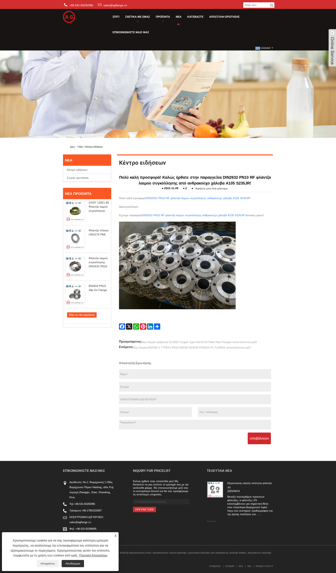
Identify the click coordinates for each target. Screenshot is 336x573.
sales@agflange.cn (115, 5)
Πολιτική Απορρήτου (93, 555)
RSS (241, 566)
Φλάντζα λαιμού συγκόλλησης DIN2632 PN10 (98, 262)
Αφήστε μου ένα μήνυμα (211, 188)
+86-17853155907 (92, 510)
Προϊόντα (163, 16)
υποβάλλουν (259, 438)
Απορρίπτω (48, 563)
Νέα (178, 16)
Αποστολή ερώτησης (224, 16)
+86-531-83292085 (84, 503)
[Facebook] (122, 326)
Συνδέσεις (215, 566)
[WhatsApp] (136, 326)
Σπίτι (116, 16)
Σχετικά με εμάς (137, 16)
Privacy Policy (264, 566)
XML (249, 566)
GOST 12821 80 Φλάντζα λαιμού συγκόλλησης (99, 206)
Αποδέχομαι (73, 563)
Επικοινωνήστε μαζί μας (131, 32)
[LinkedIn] (150, 326)
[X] (129, 326)
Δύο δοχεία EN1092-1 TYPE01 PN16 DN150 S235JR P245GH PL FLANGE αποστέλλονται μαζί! (192, 347)
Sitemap (229, 566)
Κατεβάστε (195, 16)
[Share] (157, 326)
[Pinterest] (143, 326)
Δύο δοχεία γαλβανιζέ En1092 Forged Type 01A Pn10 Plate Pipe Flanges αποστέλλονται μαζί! (199, 342)
